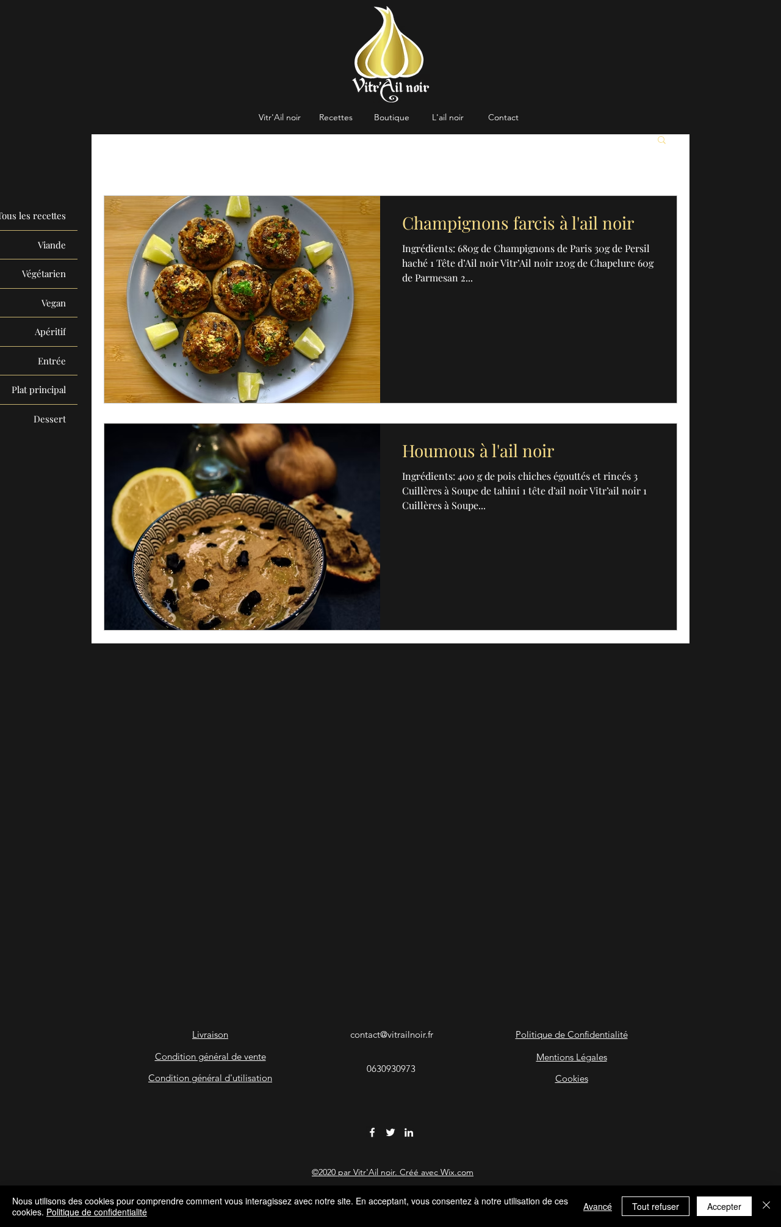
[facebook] (372, 1132)
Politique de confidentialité (96, 1212)
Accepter (724, 1206)
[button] (662, 140)
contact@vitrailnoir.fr (391, 1034)
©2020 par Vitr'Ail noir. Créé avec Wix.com (392, 1172)
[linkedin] (409, 1132)
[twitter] (390, 1132)
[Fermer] (766, 1206)
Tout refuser (655, 1206)
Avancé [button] (597, 1206)
